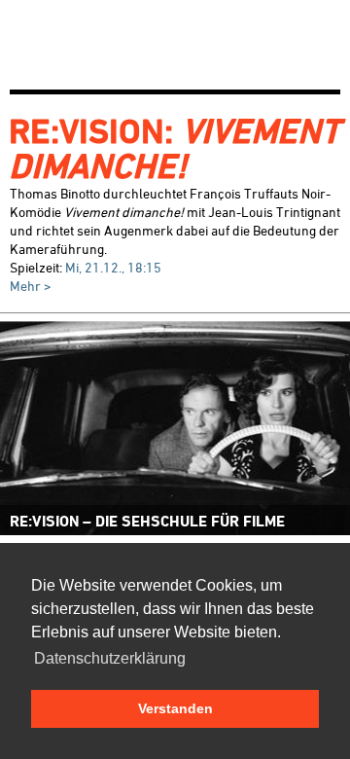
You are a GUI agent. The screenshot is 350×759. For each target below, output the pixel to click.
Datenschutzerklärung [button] (110, 658)
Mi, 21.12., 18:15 (113, 267)
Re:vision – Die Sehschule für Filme (147, 521)
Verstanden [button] (175, 708)
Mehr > (31, 285)
